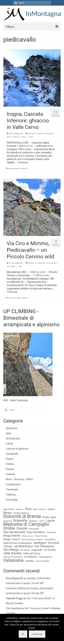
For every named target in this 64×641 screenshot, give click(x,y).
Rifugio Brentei (11, 535)
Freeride (10, 474)
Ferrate (10, 469)
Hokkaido (33, 521)
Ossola (22, 528)
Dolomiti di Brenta (22, 516)
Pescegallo (34, 529)
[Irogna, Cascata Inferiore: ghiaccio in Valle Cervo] (32, 77)
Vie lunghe (11, 266)
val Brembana (23, 546)
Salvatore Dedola (16, 588)
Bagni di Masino (39, 509)
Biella (9, 168)
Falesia (10, 464)
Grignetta (20, 520)
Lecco (41, 521)
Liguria (50, 520)
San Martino (49, 539)
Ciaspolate (12, 453)
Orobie (9, 528)
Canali (9, 443)
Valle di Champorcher (12, 557)
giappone (7, 521)
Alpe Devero (8, 509)
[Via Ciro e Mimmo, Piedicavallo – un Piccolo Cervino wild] (32, 207)
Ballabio (51, 509)
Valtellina (29, 561)
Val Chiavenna (44, 546)
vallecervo (24, 168)
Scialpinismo (13, 484)
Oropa (10, 298)
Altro (8, 433)
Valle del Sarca (31, 553)
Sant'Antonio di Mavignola (17, 543)
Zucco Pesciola (42, 561)
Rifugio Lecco (27, 536)
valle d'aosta (12, 553)
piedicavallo (16, 168)
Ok (23, 634)
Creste (9, 458)
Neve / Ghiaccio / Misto (16, 137)
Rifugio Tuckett (11, 539)
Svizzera (53, 542)
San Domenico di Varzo (32, 539)
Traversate (12, 489)
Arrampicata (51, 263)
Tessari (7, 546)
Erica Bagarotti (17, 134)
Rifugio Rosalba (40, 536)
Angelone (19, 509)
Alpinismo (41, 263)
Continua (23, 162)
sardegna (39, 542)
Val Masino (30, 556)
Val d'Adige (11, 549)
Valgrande (36, 549)
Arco (28, 509)
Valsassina (13, 560)
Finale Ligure (49, 517)
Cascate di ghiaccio (45, 134)
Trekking (11, 494)
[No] (60, 627)
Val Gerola (25, 550)
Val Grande (50, 549)
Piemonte (51, 532)
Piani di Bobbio (36, 532)
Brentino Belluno (21, 513)
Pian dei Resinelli (14, 532)
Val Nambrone (45, 557)
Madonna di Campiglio (26, 524)
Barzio (7, 512)
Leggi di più (37, 634)
